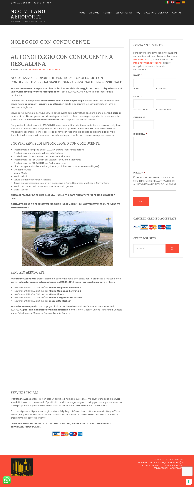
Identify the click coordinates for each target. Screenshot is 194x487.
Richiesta (140, 134)
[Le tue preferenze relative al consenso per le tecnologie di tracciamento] (189, 482)
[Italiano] (167, 2)
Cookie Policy (176, 468)
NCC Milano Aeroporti (28, 14)
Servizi (107, 12)
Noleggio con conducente (44, 69)
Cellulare (140, 117)
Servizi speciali (124, 12)
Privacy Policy (161, 468)
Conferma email (164, 109)
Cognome (161, 88)
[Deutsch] (178, 2)
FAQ (138, 12)
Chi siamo (94, 12)
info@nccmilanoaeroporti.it (147, 62)
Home (82, 12)
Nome (137, 75)
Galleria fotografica (156, 12)
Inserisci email (141, 109)
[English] (173, 2)
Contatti (177, 12)
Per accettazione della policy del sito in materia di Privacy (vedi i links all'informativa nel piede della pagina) (154, 181)
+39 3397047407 (142, 59)
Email (137, 96)
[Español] (184, 2)
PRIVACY (139, 172)
